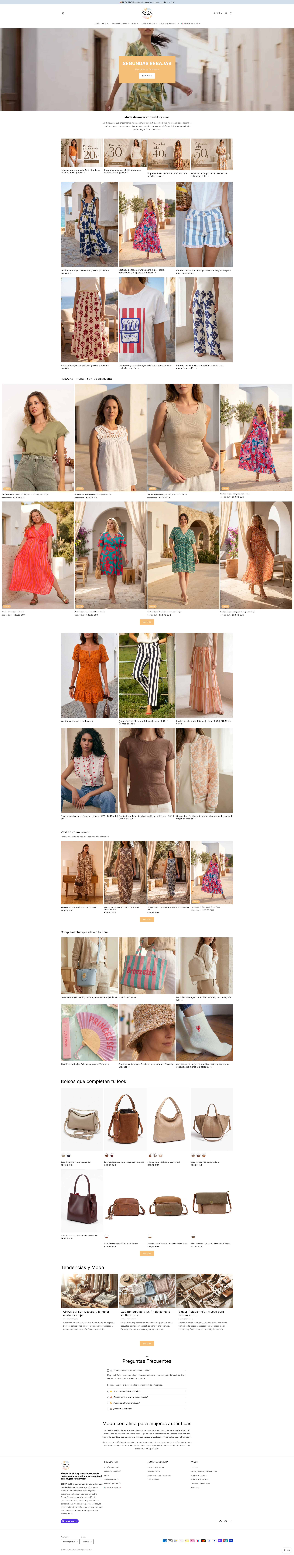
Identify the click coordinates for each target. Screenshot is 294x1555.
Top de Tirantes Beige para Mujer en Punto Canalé (167, 494)
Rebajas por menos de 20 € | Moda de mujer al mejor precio (80, 171)
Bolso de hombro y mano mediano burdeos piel (79, 1235)
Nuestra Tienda (153, 1471)
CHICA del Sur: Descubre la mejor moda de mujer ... (86, 1313)
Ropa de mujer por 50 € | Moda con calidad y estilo (209, 174)
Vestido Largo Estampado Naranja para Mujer (238, 612)
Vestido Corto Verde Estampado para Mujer (164, 612)
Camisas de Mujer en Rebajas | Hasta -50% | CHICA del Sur (89, 817)
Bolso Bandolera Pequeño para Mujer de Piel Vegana (167, 1243)
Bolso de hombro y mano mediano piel (76, 1162)
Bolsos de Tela (126, 997)
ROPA (106, 1475)
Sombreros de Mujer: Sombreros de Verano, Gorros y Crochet (146, 1065)
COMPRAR (147, 76)
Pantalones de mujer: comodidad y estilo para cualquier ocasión (199, 366)
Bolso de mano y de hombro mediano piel (163, 1162)
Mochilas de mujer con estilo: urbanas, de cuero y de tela (203, 998)
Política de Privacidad (200, 1479)
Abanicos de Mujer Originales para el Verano (84, 1064)
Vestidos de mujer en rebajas (76, 721)
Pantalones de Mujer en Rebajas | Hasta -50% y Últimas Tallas (143, 722)
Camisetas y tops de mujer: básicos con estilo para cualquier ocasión (145, 366)
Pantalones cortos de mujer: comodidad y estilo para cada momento (203, 271)
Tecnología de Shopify (84, 1550)
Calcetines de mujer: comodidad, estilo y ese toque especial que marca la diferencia (202, 1065)
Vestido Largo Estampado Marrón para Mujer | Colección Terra (122, 908)
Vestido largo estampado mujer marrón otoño (78, 907)
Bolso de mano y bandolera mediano (205, 1162)
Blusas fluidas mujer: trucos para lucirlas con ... (201, 1313)
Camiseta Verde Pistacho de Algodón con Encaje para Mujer (25, 494)
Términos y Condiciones (200, 1483)
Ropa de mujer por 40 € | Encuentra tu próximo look (167, 174)
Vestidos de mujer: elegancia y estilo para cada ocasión (85, 271)
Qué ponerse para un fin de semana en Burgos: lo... (145, 1313)
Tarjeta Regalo (153, 1479)
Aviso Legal (195, 1487)
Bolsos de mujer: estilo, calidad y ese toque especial (87, 997)
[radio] (63, 1154)
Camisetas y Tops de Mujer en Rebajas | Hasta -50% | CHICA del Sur (146, 817)
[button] (63, 13)
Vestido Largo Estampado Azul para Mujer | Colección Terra (168, 908)
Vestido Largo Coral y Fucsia (13, 612)
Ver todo (147, 622)
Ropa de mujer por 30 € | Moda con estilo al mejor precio (122, 171)
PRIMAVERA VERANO (112, 1471)
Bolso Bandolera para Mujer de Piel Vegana (121, 1243)
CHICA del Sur (71, 1550)
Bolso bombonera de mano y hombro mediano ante (124, 1162)
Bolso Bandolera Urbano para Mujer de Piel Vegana (210, 1243)
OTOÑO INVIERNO (111, 1467)
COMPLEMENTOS (111, 1479)
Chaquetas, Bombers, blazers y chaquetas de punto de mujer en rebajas (204, 817)
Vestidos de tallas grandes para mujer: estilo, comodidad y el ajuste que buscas (142, 271)
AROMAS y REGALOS (112, 1483)
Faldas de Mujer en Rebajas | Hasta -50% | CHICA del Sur (203, 722)
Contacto (194, 1467)
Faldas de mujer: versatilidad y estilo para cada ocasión (85, 366)
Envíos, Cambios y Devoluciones (204, 1471)
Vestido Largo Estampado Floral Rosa (234, 494)
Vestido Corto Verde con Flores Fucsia (90, 612)
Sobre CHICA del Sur (155, 1467)
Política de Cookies (198, 1475)
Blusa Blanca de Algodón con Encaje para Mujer (93, 494)
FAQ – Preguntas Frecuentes (159, 1475)
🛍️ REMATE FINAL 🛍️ (112, 1487)
